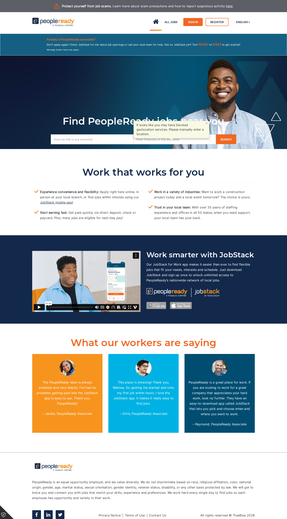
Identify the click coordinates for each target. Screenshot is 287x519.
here (229, 6)
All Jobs (171, 22)
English (242, 22)
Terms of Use (135, 515)
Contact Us (157, 515)
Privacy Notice (110, 515)
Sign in (193, 22)
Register (217, 22)
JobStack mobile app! (56, 202)
